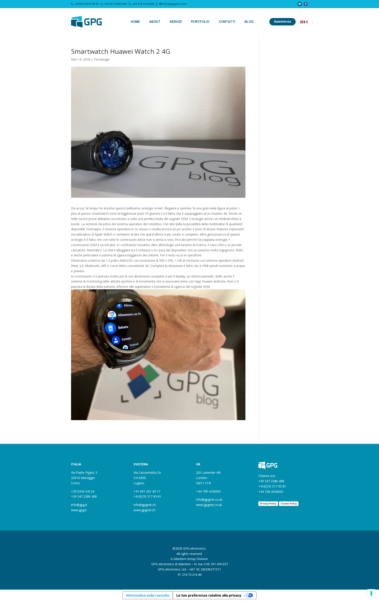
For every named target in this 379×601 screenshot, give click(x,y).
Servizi (176, 21)
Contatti (227, 21)
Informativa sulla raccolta (147, 595)
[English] (302, 22)
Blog (249, 21)
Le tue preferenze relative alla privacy (208, 595)
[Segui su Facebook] (306, 4)
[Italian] (306, 22)
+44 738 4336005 (143, 3)
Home (135, 21)
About (154, 21)
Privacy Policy (268, 503)
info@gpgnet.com (175, 3)
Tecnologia (101, 59)
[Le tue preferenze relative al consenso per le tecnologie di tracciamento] (371, 593)
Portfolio (200, 21)
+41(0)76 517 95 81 (86, 3)
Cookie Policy (289, 503)
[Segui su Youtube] (299, 4)
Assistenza (282, 21)
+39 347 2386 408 (115, 3)
